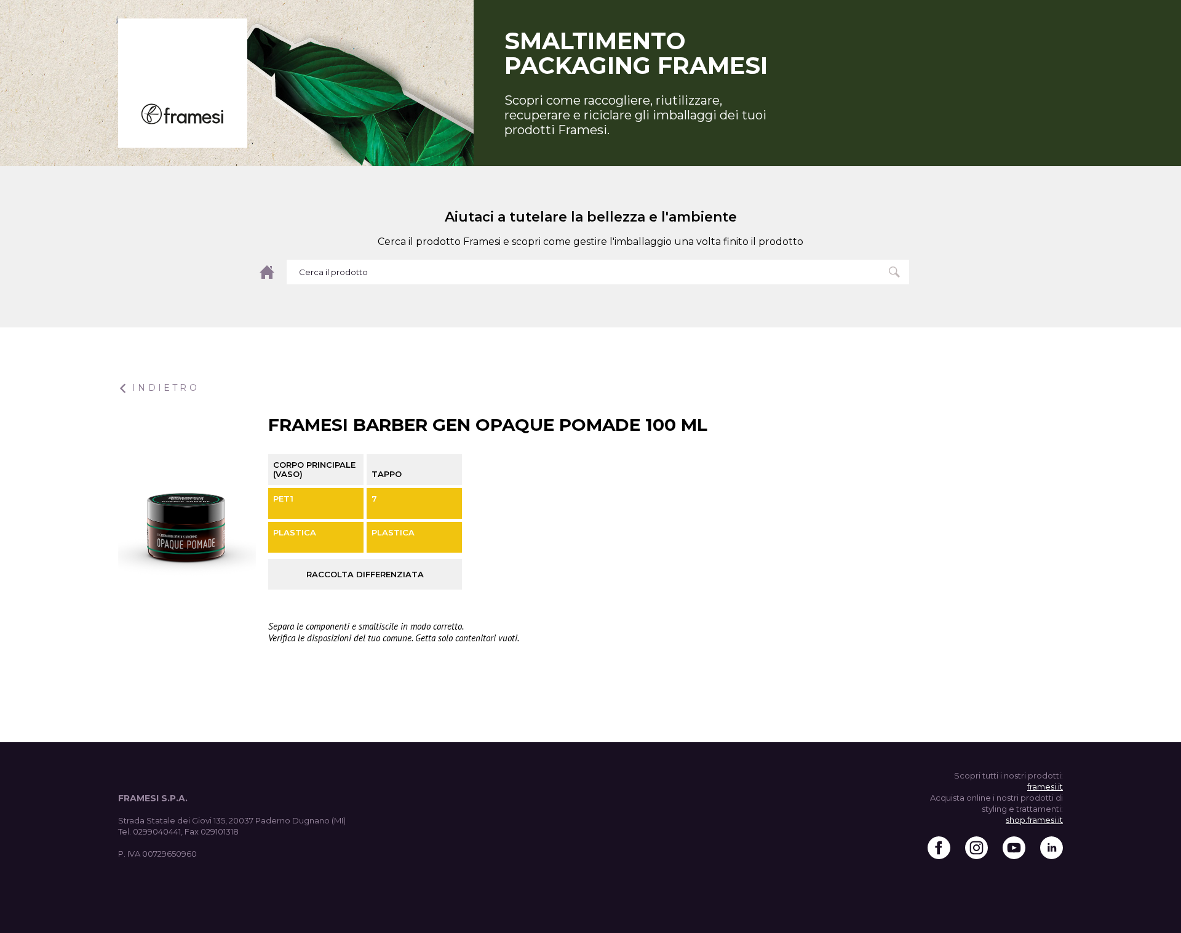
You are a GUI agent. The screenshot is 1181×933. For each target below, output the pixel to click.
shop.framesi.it (1034, 820)
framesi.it (1045, 786)
